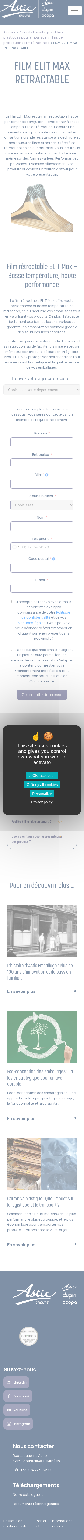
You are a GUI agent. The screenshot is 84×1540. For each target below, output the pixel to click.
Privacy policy (42, 802)
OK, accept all (44, 776)
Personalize (42, 794)
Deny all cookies (43, 785)
